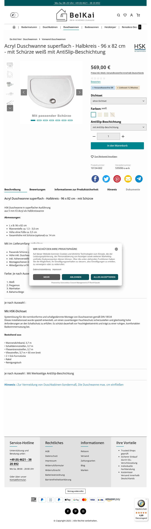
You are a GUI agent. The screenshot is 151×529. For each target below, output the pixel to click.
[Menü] (146, 500)
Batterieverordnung (55, 474)
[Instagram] (83, 511)
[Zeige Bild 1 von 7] (33, 120)
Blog (83, 465)
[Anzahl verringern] (94, 136)
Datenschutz (51, 456)
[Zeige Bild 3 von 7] (45, 120)
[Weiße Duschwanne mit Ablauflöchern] (51, 92)
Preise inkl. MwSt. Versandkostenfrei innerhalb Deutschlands (117, 72)
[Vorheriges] (24, 92)
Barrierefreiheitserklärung (58, 479)
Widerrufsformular (54, 465)
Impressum (50, 460)
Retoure (85, 451)
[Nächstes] (139, 27)
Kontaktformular (18, 479)
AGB (47, 451)
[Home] (14, 27)
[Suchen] (119, 15)
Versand (85, 456)
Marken (84, 470)
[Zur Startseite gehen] (75, 15)
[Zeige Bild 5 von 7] (57, 120)
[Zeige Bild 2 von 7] (39, 120)
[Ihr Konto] (131, 15)
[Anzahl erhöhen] (123, 136)
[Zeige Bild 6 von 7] (64, 120)
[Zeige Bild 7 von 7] (70, 120)
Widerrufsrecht (52, 470)
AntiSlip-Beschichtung (106, 122)
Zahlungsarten (88, 460)
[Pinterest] (75, 511)
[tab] (15, 189)
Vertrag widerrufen (75, 491)
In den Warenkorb (117, 145)
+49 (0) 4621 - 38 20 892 (21, 462)
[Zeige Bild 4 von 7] (51, 120)
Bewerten (96, 81)
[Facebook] (68, 511)
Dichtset (96, 95)
